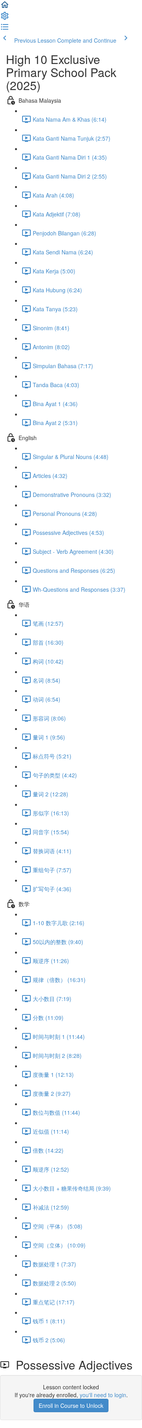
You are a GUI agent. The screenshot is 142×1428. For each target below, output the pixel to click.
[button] (4, 7)
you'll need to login (103, 1395)
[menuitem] (4, 18)
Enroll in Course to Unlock (71, 1405)
